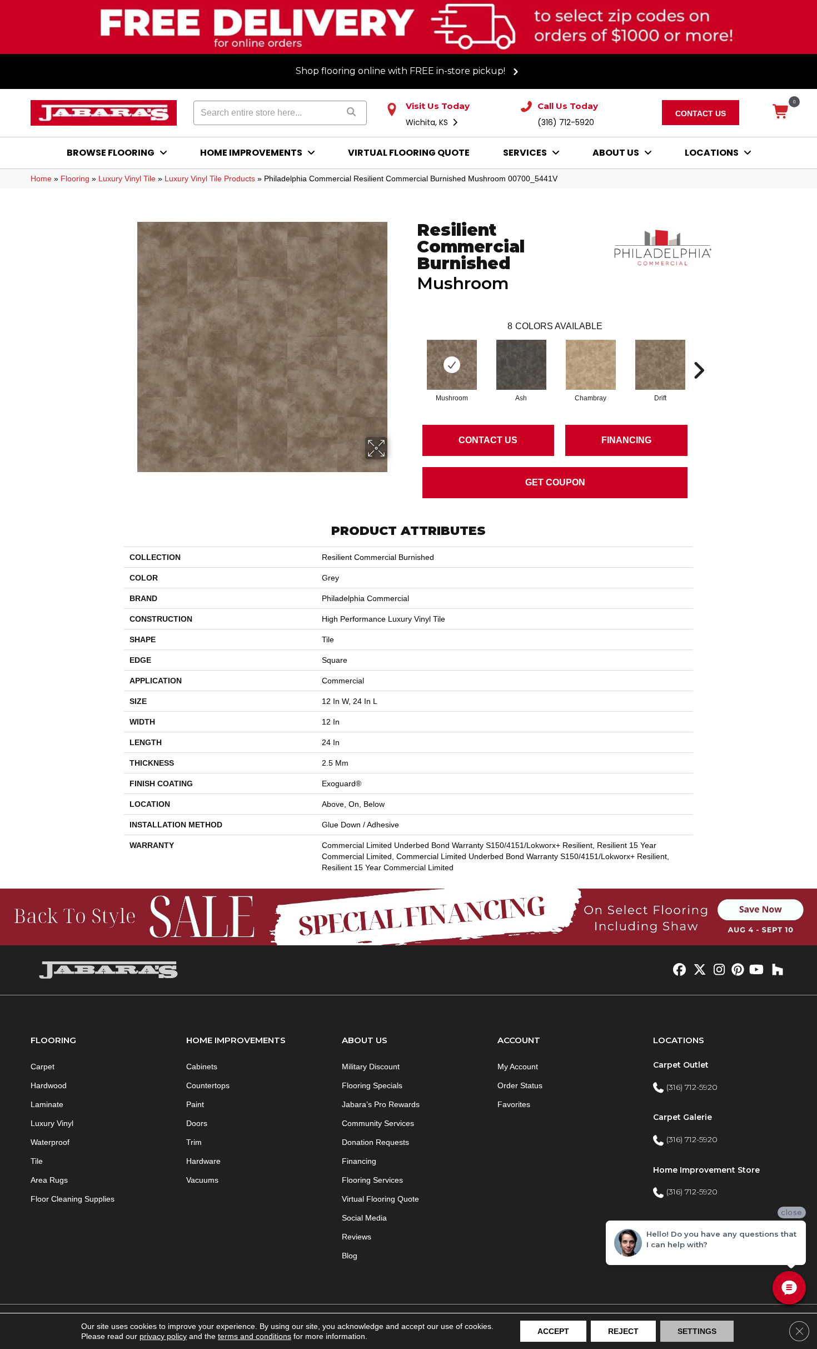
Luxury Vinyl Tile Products (210, 178)
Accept (553, 1331)
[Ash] (521, 365)
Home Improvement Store (706, 1170)
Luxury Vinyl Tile (127, 178)
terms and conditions (254, 1336)
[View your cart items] (781, 112)
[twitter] (697, 970)
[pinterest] (736, 970)
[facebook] (678, 970)
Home (41, 178)
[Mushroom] (452, 365)
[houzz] (775, 970)
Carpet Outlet (681, 1065)
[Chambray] (591, 365)
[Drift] (660, 365)
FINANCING (626, 440)
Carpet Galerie (682, 1117)
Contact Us (488, 440)
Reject (623, 1331)
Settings (696, 1331)
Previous (411, 353)
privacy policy (163, 1336)
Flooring (75, 178)
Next (698, 353)
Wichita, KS (428, 122)
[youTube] (756, 970)
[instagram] (717, 970)
